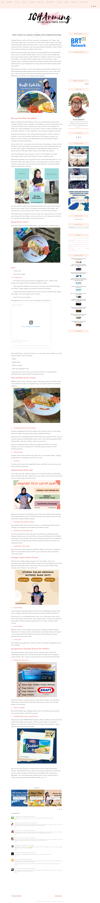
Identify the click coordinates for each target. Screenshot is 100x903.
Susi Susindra (17, 837)
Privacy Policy (83, 2)
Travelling (40, 2)
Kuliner (37, 32)
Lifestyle (17, 2)
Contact (66, 2)
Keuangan (32, 2)
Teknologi (86, 248)
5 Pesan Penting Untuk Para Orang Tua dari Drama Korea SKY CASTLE (78, 300)
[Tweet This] (60, 809)
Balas (16, 819)
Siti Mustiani (17, 845)
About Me (59, 2)
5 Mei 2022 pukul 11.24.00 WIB (27, 845)
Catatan (80, 238)
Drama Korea (85, 240)
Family (69, 242)
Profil (84, 246)
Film (72, 242)
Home (2, 2)
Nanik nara (17, 830)
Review (25, 2)
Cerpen (78, 240)
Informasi (87, 242)
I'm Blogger (17, 816)
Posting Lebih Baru (16, 896)
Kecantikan (70, 244)
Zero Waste (78, 250)
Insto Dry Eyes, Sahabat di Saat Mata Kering (78, 294)
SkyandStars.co (60, 901)
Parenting (9, 2)
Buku (75, 238)
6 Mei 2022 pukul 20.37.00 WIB (28, 852)
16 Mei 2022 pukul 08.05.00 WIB (28, 868)
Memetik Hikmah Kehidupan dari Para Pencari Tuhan (79, 315)
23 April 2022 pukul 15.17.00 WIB (27, 816)
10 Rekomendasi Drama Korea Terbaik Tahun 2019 (78, 322)
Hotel (75, 242)
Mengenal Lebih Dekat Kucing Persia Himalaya (78, 156)
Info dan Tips (50, 2)
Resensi (87, 246)
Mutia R (16, 859)
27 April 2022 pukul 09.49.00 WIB (27, 830)
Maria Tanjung (18, 868)
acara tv (70, 238)
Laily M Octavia (18, 852)
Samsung (79, 248)
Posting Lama (58, 896)
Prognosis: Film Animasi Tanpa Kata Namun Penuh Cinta (78, 308)
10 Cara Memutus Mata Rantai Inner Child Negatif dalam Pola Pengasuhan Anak (79, 279)
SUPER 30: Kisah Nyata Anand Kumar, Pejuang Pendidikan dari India (79, 177)
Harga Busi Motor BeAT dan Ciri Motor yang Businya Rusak (79, 200)
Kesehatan (78, 244)
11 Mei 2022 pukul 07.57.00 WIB (25, 859)
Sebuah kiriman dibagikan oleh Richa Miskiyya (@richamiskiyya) (31, 345)
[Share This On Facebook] (57, 809)
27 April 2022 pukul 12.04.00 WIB (28, 837)
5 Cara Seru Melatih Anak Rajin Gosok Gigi (78, 287)
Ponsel (81, 246)
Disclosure (74, 2)
